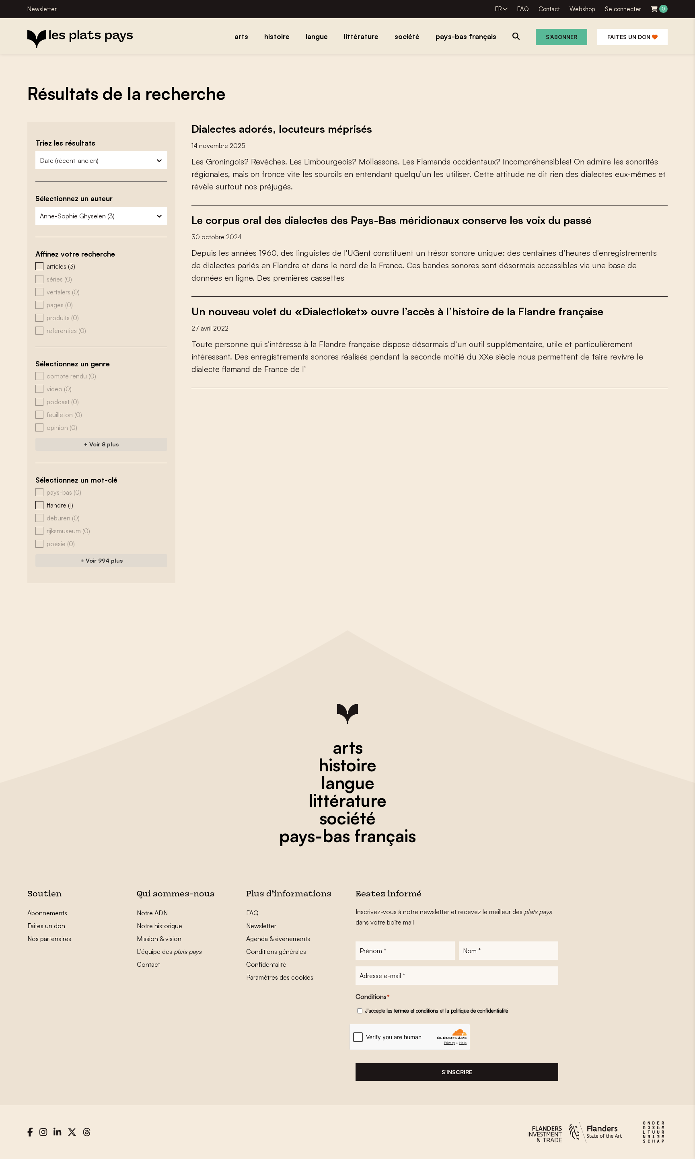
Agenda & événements (278, 939)
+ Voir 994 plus (101, 560)
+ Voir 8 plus (101, 444)
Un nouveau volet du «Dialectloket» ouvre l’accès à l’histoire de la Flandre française (397, 311)
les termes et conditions (412, 1010)
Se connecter (623, 9)
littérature (347, 800)
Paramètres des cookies (279, 977)
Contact (549, 9)
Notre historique (159, 926)
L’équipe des (169, 951)
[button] (101, 266)
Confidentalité (266, 964)
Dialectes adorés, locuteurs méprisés (281, 128)
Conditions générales (276, 951)
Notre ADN (152, 913)
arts (348, 747)
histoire (347, 764)
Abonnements (47, 913)
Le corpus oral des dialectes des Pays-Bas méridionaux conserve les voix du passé (391, 220)
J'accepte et (436, 1010)
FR (498, 9)
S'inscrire (457, 1072)
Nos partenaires (49, 939)
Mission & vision (159, 939)
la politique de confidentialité (476, 1010)
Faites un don (629, 36)
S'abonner (561, 36)
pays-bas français (347, 835)
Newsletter (42, 9)
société (347, 818)
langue (347, 782)
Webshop (582, 9)
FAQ (523, 9)
